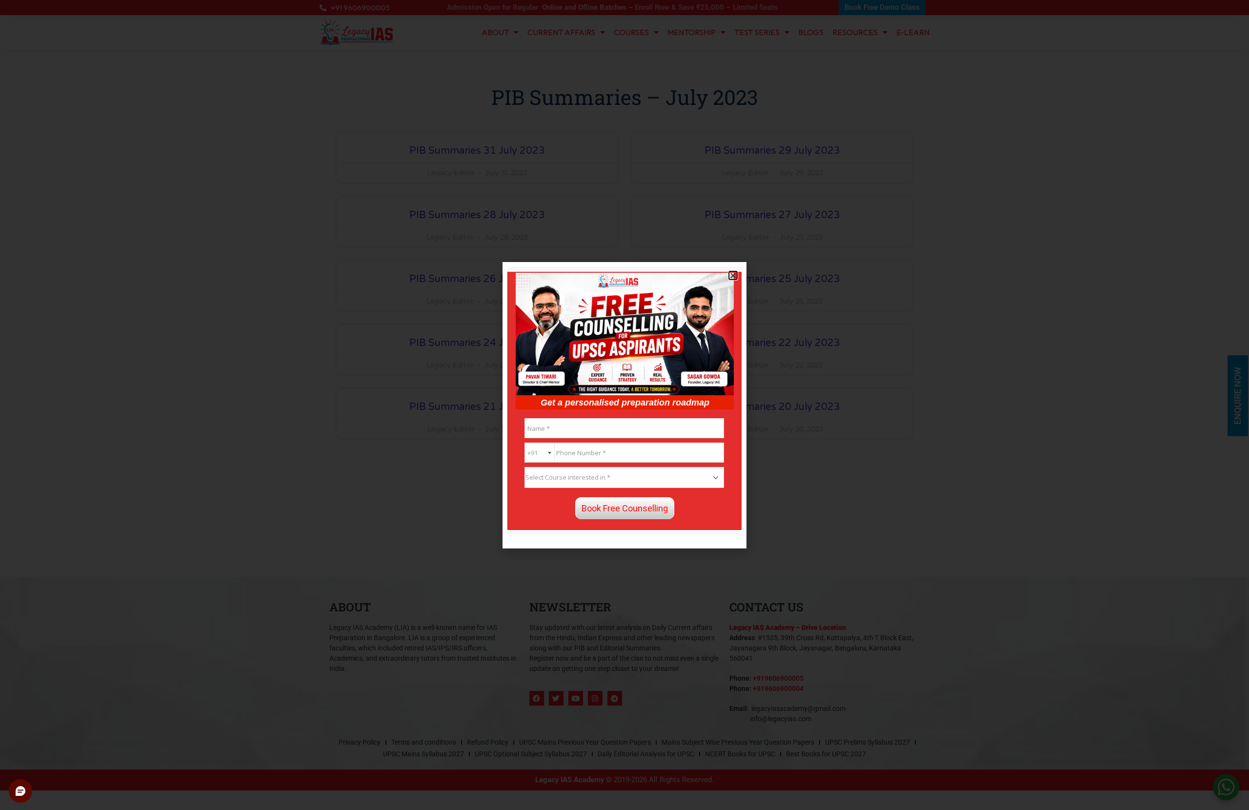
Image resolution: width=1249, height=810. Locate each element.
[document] (624, 405)
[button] (733, 275)
